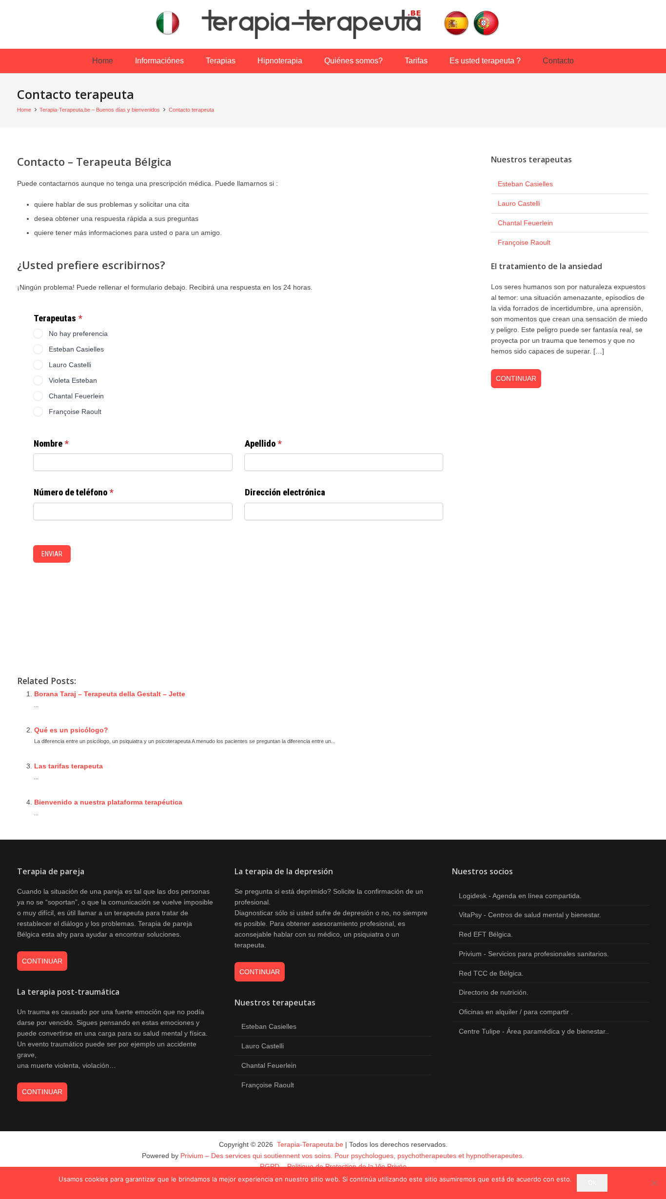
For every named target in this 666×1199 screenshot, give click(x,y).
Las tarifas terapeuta (68, 766)
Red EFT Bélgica (485, 934)
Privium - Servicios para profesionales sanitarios (533, 954)
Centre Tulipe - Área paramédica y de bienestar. (533, 1031)
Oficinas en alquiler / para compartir (515, 1012)
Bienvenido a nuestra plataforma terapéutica (108, 802)
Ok (592, 1182)
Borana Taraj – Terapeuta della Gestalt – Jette (109, 694)
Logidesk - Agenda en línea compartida (519, 896)
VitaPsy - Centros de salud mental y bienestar (529, 915)
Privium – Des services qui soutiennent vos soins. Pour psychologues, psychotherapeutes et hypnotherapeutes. (352, 1156)
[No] (654, 1183)
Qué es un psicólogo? (71, 730)
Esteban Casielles (525, 184)
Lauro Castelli (519, 203)
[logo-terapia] (333, 24)
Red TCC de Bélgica (490, 973)
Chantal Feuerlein (525, 223)
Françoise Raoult (524, 242)
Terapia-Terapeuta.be (309, 1144)
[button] (189, 61)
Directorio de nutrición (493, 992)
